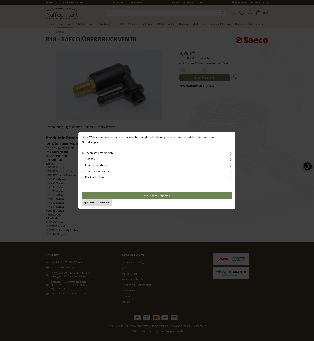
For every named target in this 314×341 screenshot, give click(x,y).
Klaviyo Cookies (94, 177)
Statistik (90, 159)
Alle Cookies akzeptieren (157, 195)
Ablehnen (104, 202)
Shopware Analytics (97, 171)
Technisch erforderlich (99, 153)
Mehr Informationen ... (202, 137)
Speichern (89, 202)
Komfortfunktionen (97, 165)
